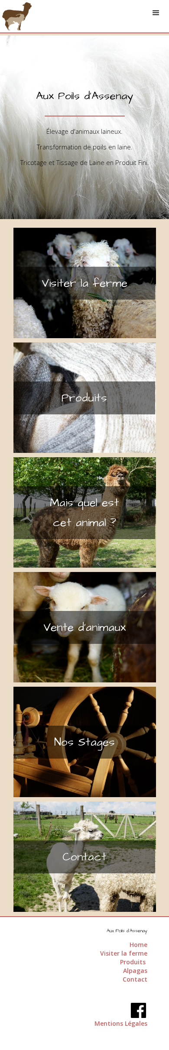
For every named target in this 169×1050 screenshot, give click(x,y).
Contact (135, 979)
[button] (156, 13)
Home (138, 944)
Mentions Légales (120, 1023)
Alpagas (135, 970)
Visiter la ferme (123, 953)
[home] (17, 16)
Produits (133, 962)
